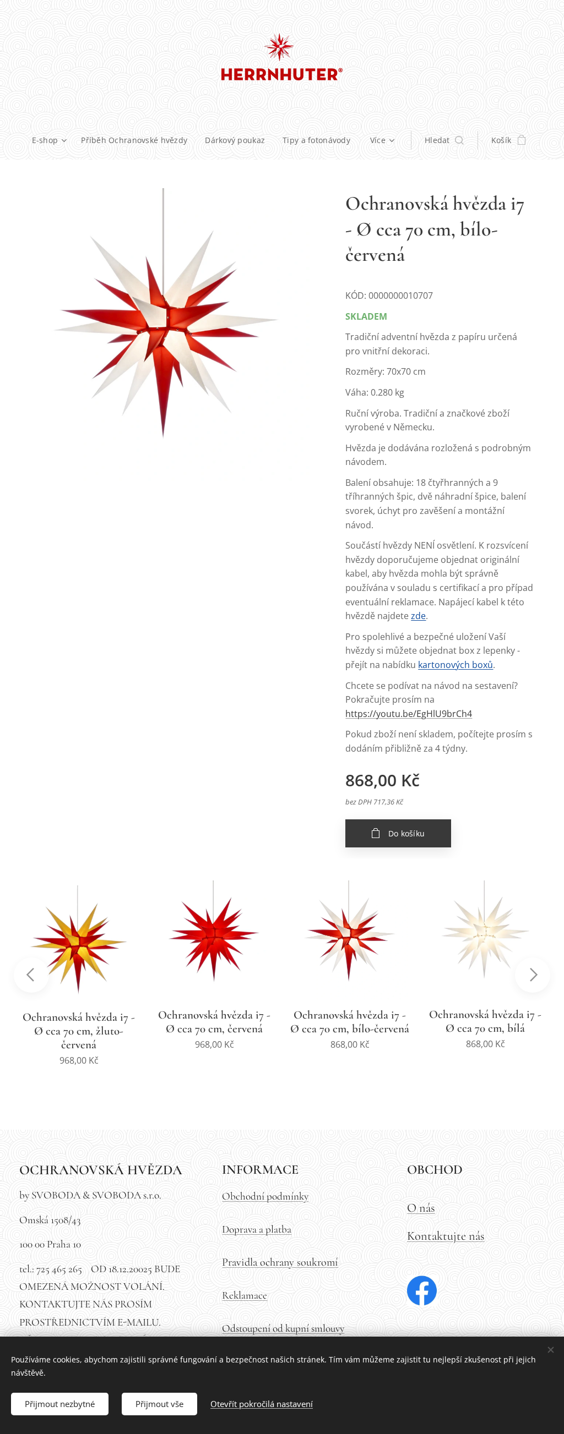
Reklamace (244, 1295)
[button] (444, 140)
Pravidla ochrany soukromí (280, 1262)
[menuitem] (52, 140)
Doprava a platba (256, 1229)
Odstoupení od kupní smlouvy (283, 1328)
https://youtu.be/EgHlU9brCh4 (408, 714)
